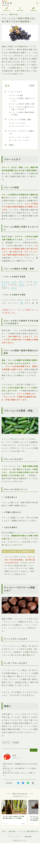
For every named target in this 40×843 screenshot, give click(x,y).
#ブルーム (6, 742)
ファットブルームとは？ (20, 137)
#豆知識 (15, 742)
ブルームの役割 (17, 95)
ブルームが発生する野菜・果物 (23, 104)
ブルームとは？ (15, 91)
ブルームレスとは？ (18, 123)
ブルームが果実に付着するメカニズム (23, 99)
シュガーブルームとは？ (20, 140)
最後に (12, 145)
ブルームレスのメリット (20, 126)
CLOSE (32, 85)
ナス (21, 282)
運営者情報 (28, 836)
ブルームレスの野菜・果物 (20, 119)
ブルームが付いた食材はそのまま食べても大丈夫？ (23, 108)
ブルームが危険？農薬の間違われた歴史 (23, 113)
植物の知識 (15, 14)
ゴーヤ (14, 288)
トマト (14, 282)
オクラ (22, 285)
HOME (4, 831)
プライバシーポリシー (15, 836)
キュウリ (5, 282)
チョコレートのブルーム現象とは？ (22, 132)
